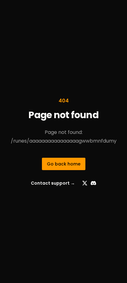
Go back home (63, 164)
